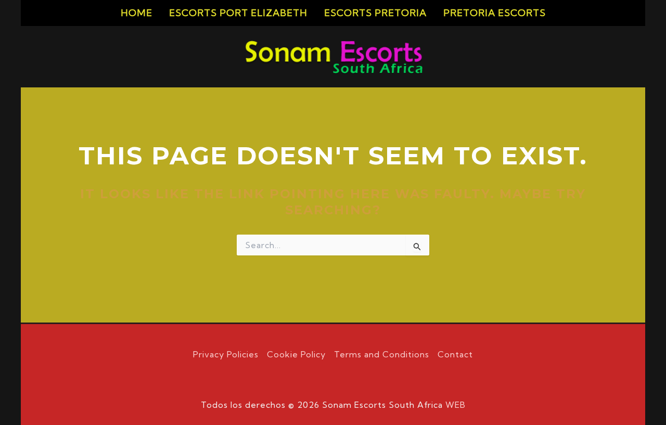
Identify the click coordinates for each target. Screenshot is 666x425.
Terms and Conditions (381, 354)
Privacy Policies (226, 354)
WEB (455, 405)
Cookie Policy (296, 354)
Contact (455, 354)
